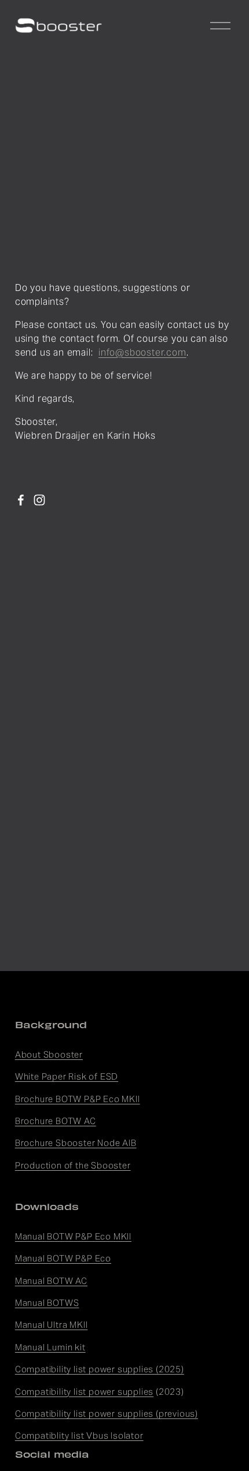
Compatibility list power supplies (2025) (99, 1369)
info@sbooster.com (142, 352)
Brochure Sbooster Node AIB (76, 1142)
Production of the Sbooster (73, 1165)
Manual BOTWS (47, 1302)
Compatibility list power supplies (84, 1391)
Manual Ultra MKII (51, 1324)
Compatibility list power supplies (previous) (106, 1413)
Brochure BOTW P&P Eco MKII (77, 1098)
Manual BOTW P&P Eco (63, 1258)
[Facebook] (21, 500)
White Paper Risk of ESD (66, 1076)
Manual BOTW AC (51, 1280)
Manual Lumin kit (50, 1347)
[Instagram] (39, 500)
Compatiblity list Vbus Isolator (79, 1435)
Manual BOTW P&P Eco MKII (73, 1236)
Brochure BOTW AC (55, 1120)
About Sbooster (49, 1054)
